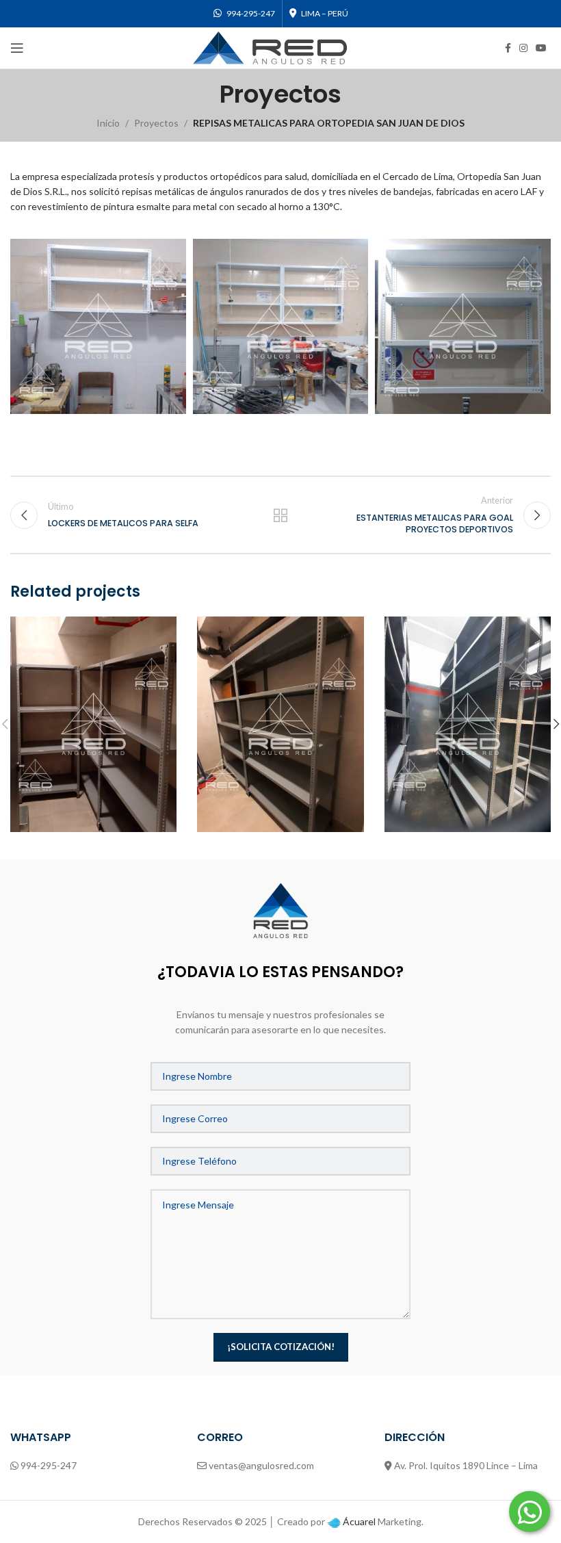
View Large (165, 628)
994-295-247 (49, 1465)
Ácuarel (359, 1521)
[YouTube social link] (541, 48)
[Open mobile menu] (17, 48)
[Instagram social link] (523, 48)
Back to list (280, 515)
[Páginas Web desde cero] (334, 1521)
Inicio (108, 123)
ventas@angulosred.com (261, 1465)
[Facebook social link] (508, 48)
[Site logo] (270, 47)
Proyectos (156, 123)
